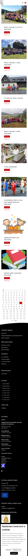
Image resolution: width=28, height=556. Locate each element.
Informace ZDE (4, 483)
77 (14, 305)
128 (4, 317)
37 (25, 295)
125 (17, 315)
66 (6, 303)
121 (4, 315)
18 (22, 292)
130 (11, 317)
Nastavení (8, 550)
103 (14, 310)
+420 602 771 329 (10, 490)
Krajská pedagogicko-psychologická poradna (11, 335)
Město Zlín (3, 333)
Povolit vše (14, 553)
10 (24, 290)
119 (21, 313)
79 (19, 305)
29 (3, 295)
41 (11, 297)
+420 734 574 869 (6, 441)
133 (21, 317)
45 (22, 297)
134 (24, 317)
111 (17, 311)
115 (7, 313)
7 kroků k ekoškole (5, 361)
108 (7, 311)
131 (14, 317)
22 (8, 294)
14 (11, 292)
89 (22, 306)
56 (3, 301)
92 (6, 308)
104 (17, 310)
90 (25, 306)
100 (4, 310)
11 (3, 292)
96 (16, 308)
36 (22, 295)
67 (9, 303)
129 (7, 317)
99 (25, 308)
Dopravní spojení (5, 338)
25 (16, 294)
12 (6, 292)
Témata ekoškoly (5, 359)
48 (6, 299)
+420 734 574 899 (6, 445)
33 (14, 295)
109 (11, 311)
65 (3, 303)
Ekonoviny (3, 364)
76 (11, 305)
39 (6, 297)
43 (16, 297)
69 (14, 303)
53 (19, 299)
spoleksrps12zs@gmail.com (8, 508)
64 (25, 301)
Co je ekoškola (4, 357)
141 (24, 318)
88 (19, 306)
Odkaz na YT (4, 461)
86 (14, 306)
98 (22, 308)
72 (24, 303)
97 (19, 308)
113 (24, 311)
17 (19, 292)
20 (3, 294)
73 (3, 305)
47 (3, 299)
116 (11, 313)
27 (22, 294)
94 (11, 308)
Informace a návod (5, 345)
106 (24, 310)
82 (3, 306)
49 (8, 299)
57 (6, 301)
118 (17, 313)
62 (19, 301)
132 (17, 317)
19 (25, 292)
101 (7, 310)
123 (11, 315)
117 (14, 313)
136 (7, 318)
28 (25, 294)
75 (8, 305)
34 (16, 295)
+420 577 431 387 (6, 437)
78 (16, 305)
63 (22, 301)
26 (19, 294)
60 (14, 301)
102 (11, 310)
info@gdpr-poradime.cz (10, 488)
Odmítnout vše (17, 550)
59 (11, 301)
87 (16, 306)
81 (25, 305)
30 (6, 295)
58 (8, 301)
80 (22, 305)
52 (16, 299)
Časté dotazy (4, 347)
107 (4, 311)
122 (7, 315)
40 (8, 297)
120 (24, 313)
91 (3, 308)
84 (8, 306)
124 (14, 315)
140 (21, 318)
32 (11, 295)
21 (6, 294)
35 (19, 295)
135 (4, 318)
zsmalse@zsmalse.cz (6, 458)
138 (14, 318)
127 (24, 315)
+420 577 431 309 (6, 432)
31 (8, 295)
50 (11, 299)
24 (14, 294)
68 (12, 303)
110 (14, 311)
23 (11, 294)
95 (14, 308)
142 (13, 320)
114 (4, 313)
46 (25, 297)
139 (17, 318)
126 (21, 315)
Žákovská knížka (5, 349)
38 (3, 297)
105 (21, 310)
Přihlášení (3, 408)
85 (11, 306)
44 (19, 297)
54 (22, 299)
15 (14, 292)
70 (17, 303)
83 (6, 306)
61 (16, 301)
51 (14, 299)
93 (8, 308)
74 (6, 305)
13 (8, 292)
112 (21, 311)
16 (16, 292)
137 (11, 318)
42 (14, 297)
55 (25, 299)
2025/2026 (4, 374)
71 (20, 303)
